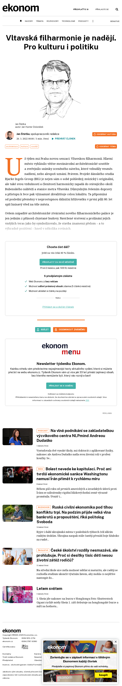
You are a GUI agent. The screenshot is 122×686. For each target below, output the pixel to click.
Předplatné (8, 660)
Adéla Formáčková (36, 665)
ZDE (87, 400)
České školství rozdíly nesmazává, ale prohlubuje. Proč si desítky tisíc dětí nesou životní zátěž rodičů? (77, 555)
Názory (29, 21)
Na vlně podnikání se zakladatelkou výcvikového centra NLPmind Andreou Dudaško (75, 435)
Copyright (7, 635)
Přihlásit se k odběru (61, 386)
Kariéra (37, 654)
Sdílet (45, 329)
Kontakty (7, 654)
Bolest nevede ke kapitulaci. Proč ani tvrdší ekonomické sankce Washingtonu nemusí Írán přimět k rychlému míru (74, 474)
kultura (24, 146)
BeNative (114, 21)
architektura (12, 146)
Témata (40, 21)
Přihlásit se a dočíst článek (58, 306)
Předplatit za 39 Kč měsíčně (58, 262)
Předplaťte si (80, 9)
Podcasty (83, 21)
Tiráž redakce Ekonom (13, 657)
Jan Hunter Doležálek (32, 127)
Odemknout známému (72, 329)
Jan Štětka (23, 134)
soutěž (34, 146)
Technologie (68, 21)
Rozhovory (53, 21)
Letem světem (49, 588)
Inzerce (6, 665)
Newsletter (39, 657)
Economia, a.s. (31, 635)
